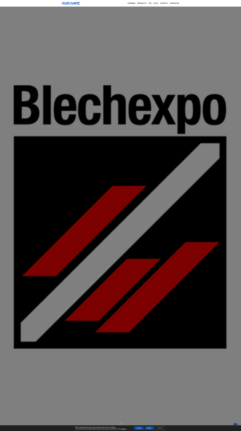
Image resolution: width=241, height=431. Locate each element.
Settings (160, 428)
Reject (149, 428)
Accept (139, 428)
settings (123, 429)
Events (120, 229)
